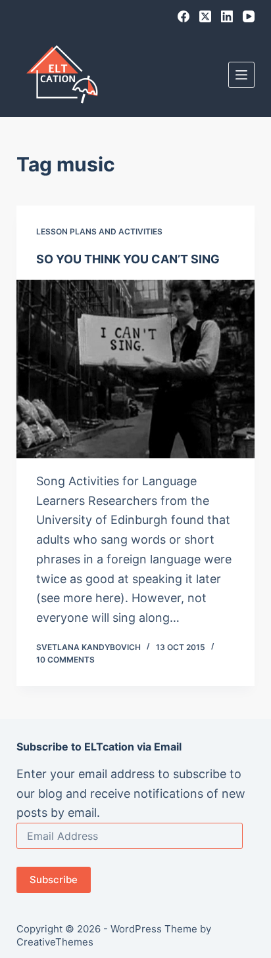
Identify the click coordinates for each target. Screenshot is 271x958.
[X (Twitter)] (205, 16)
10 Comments (65, 659)
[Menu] (241, 75)
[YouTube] (249, 16)
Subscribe (54, 879)
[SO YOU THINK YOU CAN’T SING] (135, 369)
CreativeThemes (54, 942)
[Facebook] (183, 16)
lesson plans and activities (99, 231)
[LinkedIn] (227, 16)
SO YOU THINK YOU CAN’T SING (128, 259)
